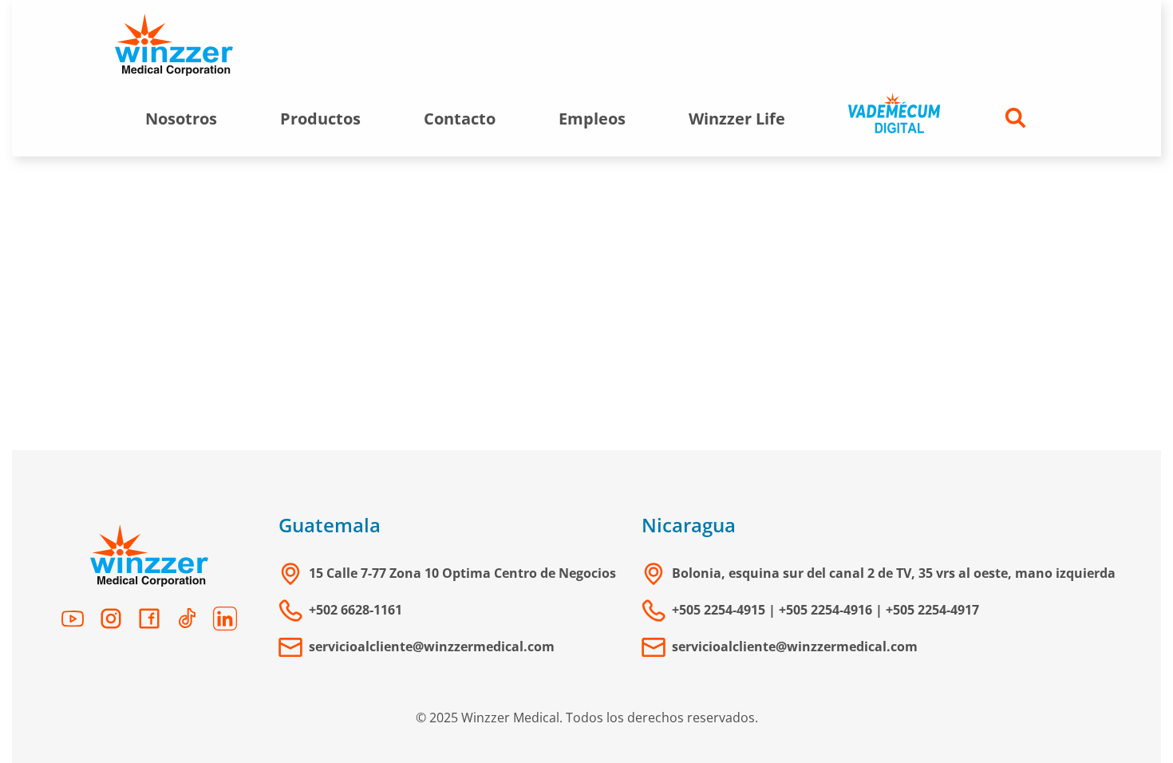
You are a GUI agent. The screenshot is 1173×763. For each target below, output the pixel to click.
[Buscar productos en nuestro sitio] (1016, 118)
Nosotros (181, 118)
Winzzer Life (737, 118)
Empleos (592, 118)
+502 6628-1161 (355, 610)
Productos (320, 118)
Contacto (460, 118)
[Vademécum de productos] (894, 118)
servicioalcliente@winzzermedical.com (432, 646)
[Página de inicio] (174, 46)
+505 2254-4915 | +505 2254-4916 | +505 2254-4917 (825, 610)
